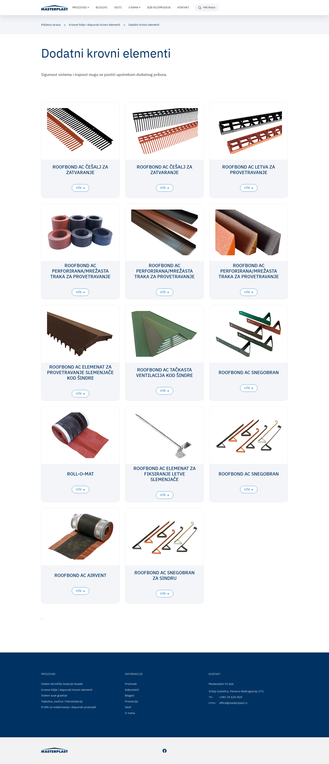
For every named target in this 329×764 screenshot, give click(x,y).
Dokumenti (132, 690)
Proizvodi (131, 684)
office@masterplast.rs (233, 703)
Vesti (118, 7)
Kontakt (183, 7)
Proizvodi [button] (79, 7)
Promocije (131, 701)
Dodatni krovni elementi (144, 25)
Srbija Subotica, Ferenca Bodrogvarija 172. (236, 691)
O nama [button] (133, 7)
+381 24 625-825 (230, 697)
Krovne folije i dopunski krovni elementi (94, 25)
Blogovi (101, 7)
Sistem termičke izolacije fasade (62, 684)
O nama (130, 713)
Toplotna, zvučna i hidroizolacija (62, 701)
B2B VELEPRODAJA (159, 7)
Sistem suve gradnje (54, 695)
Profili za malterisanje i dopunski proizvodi (68, 707)
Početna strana (51, 25)
